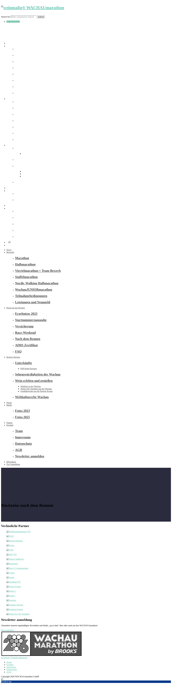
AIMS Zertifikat (23, 133)
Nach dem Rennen (27, 339)
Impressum (23, 437)
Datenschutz (23, 443)
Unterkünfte (22, 148)
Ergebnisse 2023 (26, 313)
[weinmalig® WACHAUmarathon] (32, 7)
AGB (18, 450)
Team (19, 431)
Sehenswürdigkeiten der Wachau (37, 374)
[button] (7, 630)
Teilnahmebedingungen (31, 296)
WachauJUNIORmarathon (33, 289)
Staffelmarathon (26, 277)
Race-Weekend (25, 332)
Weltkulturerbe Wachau (26, 182)
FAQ (18, 351)
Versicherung (24, 326)
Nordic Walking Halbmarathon (36, 283)
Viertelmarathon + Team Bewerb (38, 270)
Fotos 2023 (22, 410)
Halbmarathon (25, 264)
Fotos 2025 (21, 200)
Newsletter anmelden (29, 456)
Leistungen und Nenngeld (32, 302)
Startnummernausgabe (31, 320)
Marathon (22, 258)
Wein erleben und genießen (34, 380)
